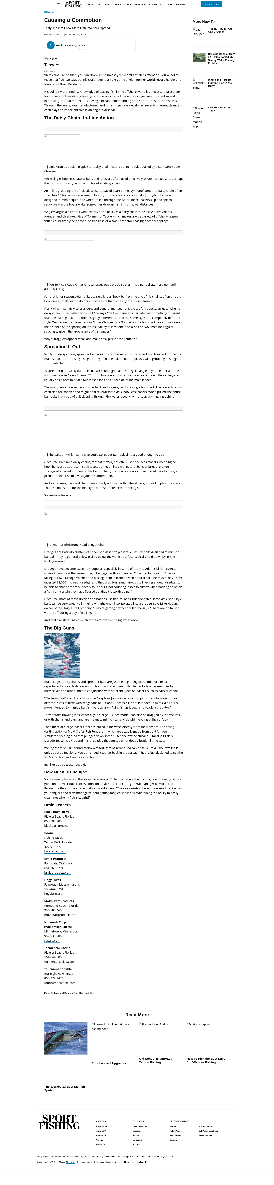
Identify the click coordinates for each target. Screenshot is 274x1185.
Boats (91, 4)
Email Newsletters (140, 1126)
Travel (128, 4)
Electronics (105, 4)
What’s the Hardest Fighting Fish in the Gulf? (220, 82)
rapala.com (52, 940)
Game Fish (140, 4)
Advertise (181, 4)
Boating (173, 1126)
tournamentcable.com (60, 983)
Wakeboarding (205, 1135)
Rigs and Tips (86, 993)
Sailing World (176, 1131)
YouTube (136, 1144)
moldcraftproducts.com (60, 915)
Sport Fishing (175, 1135)
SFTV (162, 4)
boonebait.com (55, 851)
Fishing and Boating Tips (64, 993)
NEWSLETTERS (211, 4)
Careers (99, 1140)
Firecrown (70, 1162)
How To (152, 4)
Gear (118, 4)
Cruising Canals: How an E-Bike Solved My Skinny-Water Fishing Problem (221, 59)
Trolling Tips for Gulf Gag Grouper (220, 30)
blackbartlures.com (57, 826)
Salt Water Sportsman (208, 1131)
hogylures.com (54, 894)
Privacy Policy (102, 1126)
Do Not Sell (101, 1144)
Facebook (137, 1131)
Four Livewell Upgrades (109, 1063)
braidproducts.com (57, 872)
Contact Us (101, 1135)
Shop (170, 4)
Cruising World (205, 1126)
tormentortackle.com (59, 962)
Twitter (136, 1135)
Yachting (173, 1140)
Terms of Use (101, 1131)
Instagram (137, 1140)
